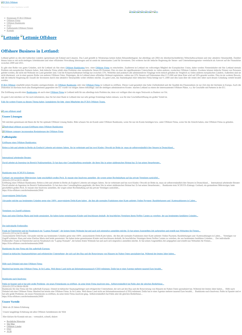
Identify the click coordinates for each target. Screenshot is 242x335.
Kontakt (10, 30)
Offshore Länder (14, 326)
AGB (9, 331)
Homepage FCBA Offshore (19, 18)
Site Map (11, 324)
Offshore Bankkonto (16, 23)
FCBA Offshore (8, 85)
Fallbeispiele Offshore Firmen (20, 28)
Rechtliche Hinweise (16, 321)
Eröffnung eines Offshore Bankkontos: (19, 142)
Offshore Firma (13, 20)
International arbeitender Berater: (16, 157)
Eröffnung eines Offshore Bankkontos (46, 127)
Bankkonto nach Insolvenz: (14, 279)
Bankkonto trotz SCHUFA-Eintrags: (18, 172)
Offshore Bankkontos (75, 67)
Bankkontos (32, 92)
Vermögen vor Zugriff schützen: (16, 210)
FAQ (9, 25)
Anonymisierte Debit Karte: (14, 195)
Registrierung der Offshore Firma (48, 131)
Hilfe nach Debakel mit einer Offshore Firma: (22, 264)
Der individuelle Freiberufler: (15, 226)
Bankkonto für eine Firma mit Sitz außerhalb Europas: (26, 248)
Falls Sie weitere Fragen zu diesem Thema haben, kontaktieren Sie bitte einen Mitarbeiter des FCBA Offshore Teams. (53, 102)
